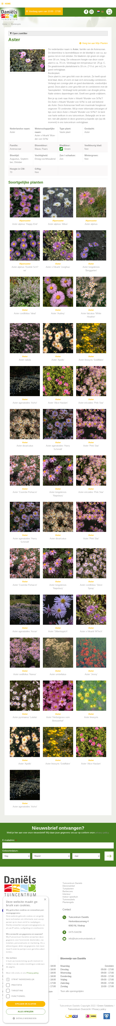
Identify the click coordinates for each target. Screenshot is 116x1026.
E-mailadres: (9, 840)
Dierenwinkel (69, 886)
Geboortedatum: (10, 850)
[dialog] (25, 959)
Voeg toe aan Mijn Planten (95, 43)
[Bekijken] (109, 12)
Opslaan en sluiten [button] (25, 1004)
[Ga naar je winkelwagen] (110, 12)
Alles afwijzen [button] (26, 1011)
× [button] (45, 899)
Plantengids (68, 902)
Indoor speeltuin (70, 897)
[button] (25, 1018)
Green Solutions (105, 1005)
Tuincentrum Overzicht (79, 1009)
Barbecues (68, 891)
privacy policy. (102, 832)
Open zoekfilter (19, 33)
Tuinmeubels (69, 899)
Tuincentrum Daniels (72, 883)
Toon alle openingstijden (72, 991)
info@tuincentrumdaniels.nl (82, 938)
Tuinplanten (68, 888)
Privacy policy (99, 1009)
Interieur (67, 894)
